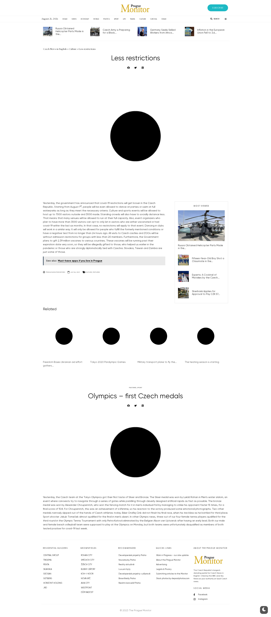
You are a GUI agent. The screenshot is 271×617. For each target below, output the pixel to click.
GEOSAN (47, 574)
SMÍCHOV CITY (87, 560)
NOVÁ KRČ (85, 579)
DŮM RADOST (87, 592)
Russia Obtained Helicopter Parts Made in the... (70, 31)
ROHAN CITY (86, 555)
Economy (85, 19)
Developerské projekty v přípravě (134, 574)
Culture (142, 19)
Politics (106, 19)
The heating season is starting (202, 362)
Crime (163, 19)
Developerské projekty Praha (132, 555)
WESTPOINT (86, 588)
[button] (217, 7)
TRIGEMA (47, 560)
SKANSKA (47, 569)
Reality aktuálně (126, 565)
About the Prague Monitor (168, 560)
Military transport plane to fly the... (157, 362)
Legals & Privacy (164, 569)
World (96, 19)
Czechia (153, 19)
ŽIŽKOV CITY (86, 565)
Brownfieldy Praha (127, 579)
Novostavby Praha (127, 560)
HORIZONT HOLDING (52, 583)
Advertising (161, 565)
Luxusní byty (124, 569)
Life (124, 19)
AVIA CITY (85, 583)
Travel (132, 19)
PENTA (46, 565)
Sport (116, 19)
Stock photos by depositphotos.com (172, 579)
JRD (45, 588)
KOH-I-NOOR (87, 574)
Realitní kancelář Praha (130, 583)
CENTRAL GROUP (51, 555)
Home (64, 19)
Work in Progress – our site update (172, 555)
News (74, 19)
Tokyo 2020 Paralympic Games (108, 362)
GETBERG (47, 579)
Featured (96, 272)
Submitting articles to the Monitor (172, 574)
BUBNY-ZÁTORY (88, 569)
